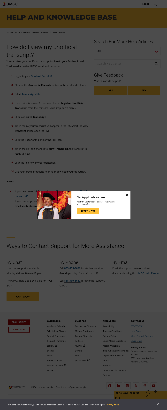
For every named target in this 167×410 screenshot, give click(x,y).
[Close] (127, 195)
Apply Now (88, 211)
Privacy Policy (112, 404)
